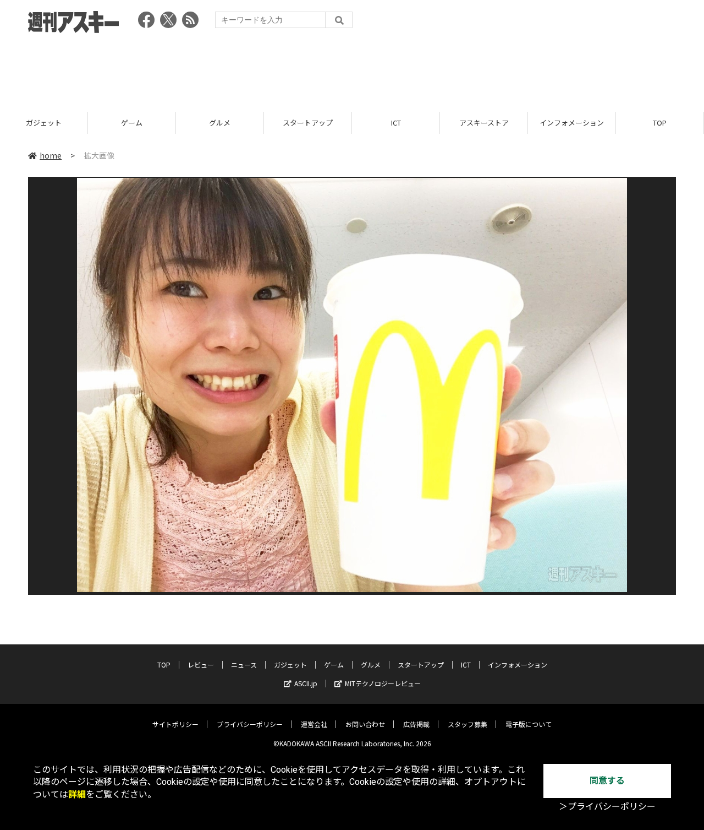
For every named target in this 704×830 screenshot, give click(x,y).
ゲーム (131, 122)
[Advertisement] (352, 69)
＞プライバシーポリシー (607, 806)
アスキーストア (484, 122)
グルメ (219, 122)
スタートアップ (308, 122)
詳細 (77, 794)
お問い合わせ (365, 724)
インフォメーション (572, 122)
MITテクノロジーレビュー (383, 683)
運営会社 (314, 724)
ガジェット (44, 122)
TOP (660, 122)
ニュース (244, 664)
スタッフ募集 (467, 724)
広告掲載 (416, 724)
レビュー (201, 664)
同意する (607, 780)
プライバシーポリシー (250, 724)
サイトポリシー (175, 724)
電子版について (528, 724)
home (51, 155)
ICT (396, 122)
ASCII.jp (305, 683)
